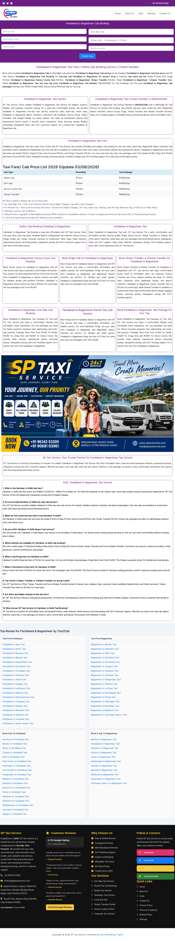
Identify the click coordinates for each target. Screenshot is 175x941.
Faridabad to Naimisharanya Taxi (18, 697)
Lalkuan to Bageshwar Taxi (104, 765)
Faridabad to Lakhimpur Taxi (16, 688)
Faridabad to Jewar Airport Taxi (18, 723)
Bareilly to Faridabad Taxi (14, 743)
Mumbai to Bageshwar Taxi (104, 770)
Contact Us (164, 13)
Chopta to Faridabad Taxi (14, 752)
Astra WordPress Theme (111, 934)
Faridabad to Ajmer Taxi (14, 649)
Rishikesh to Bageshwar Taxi (105, 774)
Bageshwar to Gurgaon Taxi (104, 666)
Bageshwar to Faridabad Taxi (105, 657)
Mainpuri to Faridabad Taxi (15, 779)
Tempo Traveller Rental (104, 904)
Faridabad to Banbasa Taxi (15, 653)
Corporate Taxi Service (104, 914)
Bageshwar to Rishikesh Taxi (105, 710)
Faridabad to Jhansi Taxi (14, 679)
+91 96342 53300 (12, 875)
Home (118, 13)
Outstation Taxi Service (104, 895)
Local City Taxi (100, 900)
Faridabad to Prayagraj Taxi (15, 701)
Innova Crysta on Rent (104, 909)
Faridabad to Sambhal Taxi (15, 714)
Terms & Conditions (148, 910)
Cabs (140, 13)
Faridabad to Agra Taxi (13, 644)
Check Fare (87, 56)
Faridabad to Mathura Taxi (15, 692)
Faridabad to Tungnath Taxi (15, 719)
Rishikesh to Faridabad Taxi (15, 801)
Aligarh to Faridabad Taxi (14, 814)
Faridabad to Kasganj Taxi (15, 684)
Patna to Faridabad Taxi (14, 792)
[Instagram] (11, 3)
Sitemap (151, 13)
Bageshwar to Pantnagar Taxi (105, 701)
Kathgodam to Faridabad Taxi (16, 774)
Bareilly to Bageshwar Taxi (104, 739)
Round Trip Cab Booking (105, 886)
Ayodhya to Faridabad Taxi (15, 739)
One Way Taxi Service (104, 881)
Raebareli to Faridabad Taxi (15, 796)
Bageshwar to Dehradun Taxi (105, 649)
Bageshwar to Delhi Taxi (102, 653)
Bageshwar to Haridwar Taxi (104, 675)
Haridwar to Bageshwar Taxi (104, 748)
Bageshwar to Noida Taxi (103, 697)
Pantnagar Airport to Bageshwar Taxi (109, 783)
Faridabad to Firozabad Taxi (16, 671)
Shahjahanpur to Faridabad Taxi (17, 805)
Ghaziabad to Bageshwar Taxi (105, 743)
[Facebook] (4, 3)
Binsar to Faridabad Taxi (14, 748)
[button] (160, 3)
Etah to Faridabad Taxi (13, 757)
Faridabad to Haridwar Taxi (15, 675)
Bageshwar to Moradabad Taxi (106, 692)
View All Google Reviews (60, 907)
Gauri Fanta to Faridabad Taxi (16, 761)
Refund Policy (145, 915)
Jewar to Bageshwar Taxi (103, 757)
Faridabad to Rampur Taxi (15, 706)
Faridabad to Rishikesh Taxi (15, 710)
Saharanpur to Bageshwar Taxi (106, 779)
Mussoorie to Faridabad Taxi (16, 787)
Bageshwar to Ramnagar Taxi (105, 706)
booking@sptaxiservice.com (17, 881)
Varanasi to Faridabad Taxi (15, 809)
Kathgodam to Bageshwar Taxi (106, 761)
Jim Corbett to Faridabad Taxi (17, 770)
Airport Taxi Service (103, 890)
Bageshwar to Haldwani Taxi (105, 671)
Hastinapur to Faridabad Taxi (16, 765)
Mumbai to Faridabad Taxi (15, 783)
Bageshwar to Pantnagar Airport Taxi (109, 714)
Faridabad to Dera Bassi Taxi (16, 666)
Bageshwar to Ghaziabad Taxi (105, 662)
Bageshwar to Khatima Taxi (104, 684)
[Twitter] (7, 3)
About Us (129, 13)
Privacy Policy (145, 905)
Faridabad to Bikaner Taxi (14, 657)
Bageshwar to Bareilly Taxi (104, 644)
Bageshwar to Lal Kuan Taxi (104, 688)
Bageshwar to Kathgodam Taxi (106, 679)
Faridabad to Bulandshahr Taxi (17, 662)
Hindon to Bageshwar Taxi (103, 752)
